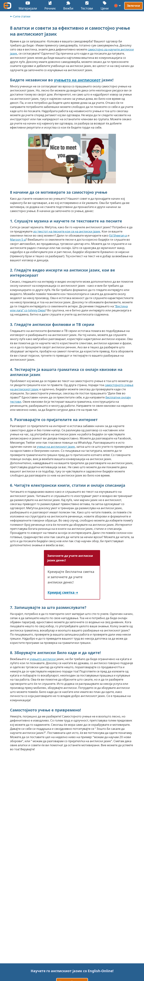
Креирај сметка (61, 592)
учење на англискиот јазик (56, 447)
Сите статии (21, 16)
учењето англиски (43, 659)
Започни (133, 6)
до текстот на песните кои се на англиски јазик (66, 231)
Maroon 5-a (18, 239)
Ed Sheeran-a (118, 235)
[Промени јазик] (117, 5)
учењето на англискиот (77, 79)
